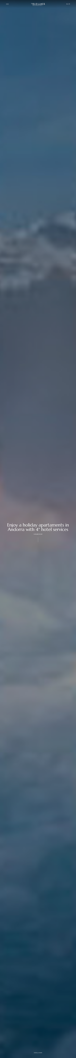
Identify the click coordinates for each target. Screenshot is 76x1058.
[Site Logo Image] (38, 4)
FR (69, 4)
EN (67, 4)
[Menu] (7, 4)
